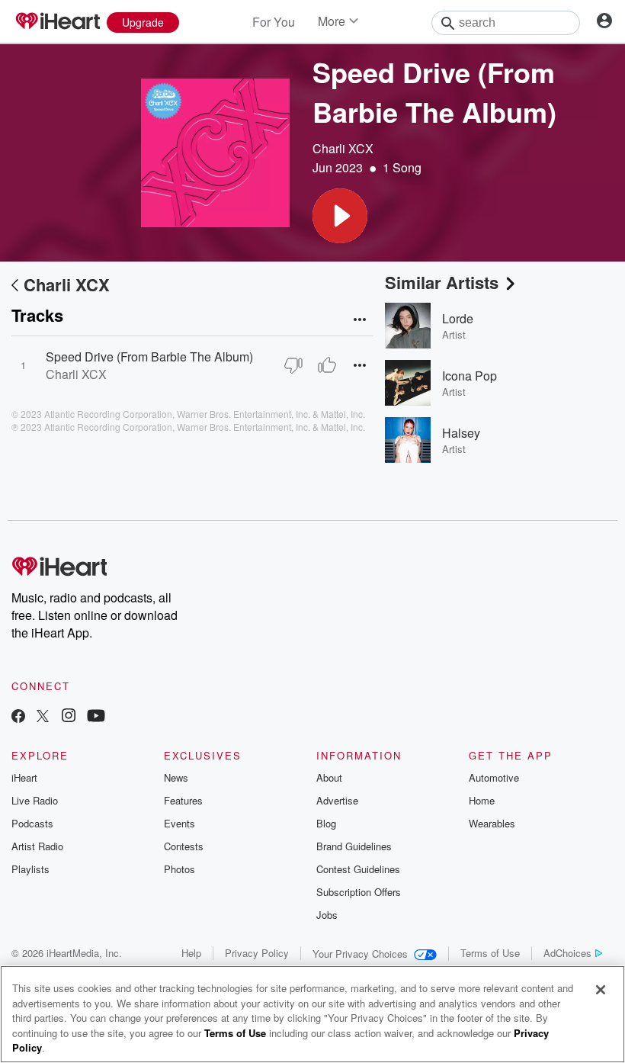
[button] (339, 215)
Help (191, 953)
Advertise (337, 800)
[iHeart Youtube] (96, 717)
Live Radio (34, 800)
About (329, 777)
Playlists (30, 869)
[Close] (600, 990)
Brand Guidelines (354, 846)
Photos (179, 869)
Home (482, 800)
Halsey (461, 433)
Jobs (327, 914)
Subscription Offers (358, 892)
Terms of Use (490, 953)
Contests (184, 846)
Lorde (457, 318)
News (176, 777)
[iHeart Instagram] (68, 717)
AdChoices (567, 953)
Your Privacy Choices (360, 953)
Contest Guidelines (358, 869)
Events (179, 823)
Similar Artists (441, 282)
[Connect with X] (43, 717)
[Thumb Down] (293, 365)
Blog (326, 823)
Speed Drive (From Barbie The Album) (149, 356)
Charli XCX (342, 148)
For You (273, 22)
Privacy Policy (257, 953)
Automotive (494, 777)
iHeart (24, 777)
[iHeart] (57, 22)
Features (183, 800)
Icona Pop (469, 375)
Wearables (492, 823)
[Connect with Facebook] (18, 717)
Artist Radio (37, 846)
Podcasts (32, 823)
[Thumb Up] (327, 365)
